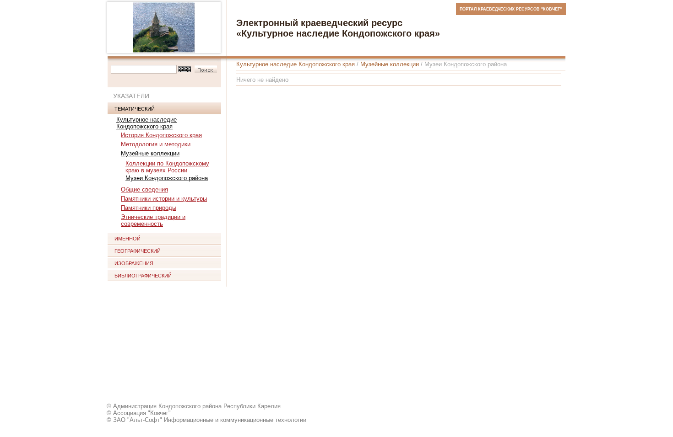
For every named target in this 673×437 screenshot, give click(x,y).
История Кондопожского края (161, 135)
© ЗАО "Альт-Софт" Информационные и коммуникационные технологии (206, 419)
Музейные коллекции (150, 153)
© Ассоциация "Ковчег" (139, 413)
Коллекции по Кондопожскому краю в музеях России (167, 167)
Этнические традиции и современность (153, 220)
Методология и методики (155, 144)
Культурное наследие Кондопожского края (146, 123)
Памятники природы (148, 207)
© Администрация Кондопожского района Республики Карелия (194, 406)
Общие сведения (144, 189)
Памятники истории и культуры (164, 198)
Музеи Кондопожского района (166, 178)
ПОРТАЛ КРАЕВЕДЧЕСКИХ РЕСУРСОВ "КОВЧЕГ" (511, 9)
